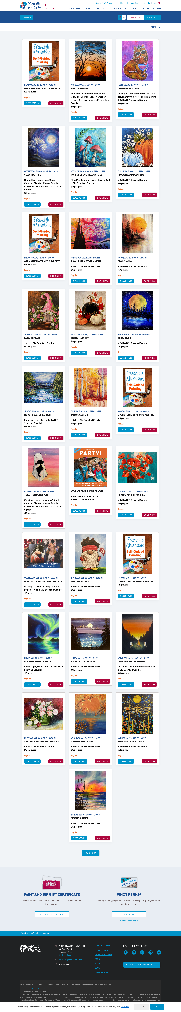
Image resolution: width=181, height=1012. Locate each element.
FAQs (126, 8)
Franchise (119, 3)
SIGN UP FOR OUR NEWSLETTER (141, 965)
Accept (157, 1007)
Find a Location (132, 3)
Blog (142, 8)
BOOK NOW (55, 103)
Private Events (92, 8)
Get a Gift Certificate (52, 914)
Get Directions (65, 955)
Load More (90, 853)
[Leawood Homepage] (30, 5)
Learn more (125, 1007)
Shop (134, 8)
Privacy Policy (37, 989)
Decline (141, 1007)
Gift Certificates (112, 8)
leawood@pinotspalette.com (70, 960)
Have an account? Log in (129, 921)
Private (152, 17)
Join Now (129, 914)
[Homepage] (37, 948)
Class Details (32, 103)
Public (135, 17)
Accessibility (48, 989)
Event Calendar (103, 946)
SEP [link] (154, 27)
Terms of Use (25, 989)
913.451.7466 (64, 964)
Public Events (75, 8)
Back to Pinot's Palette (104, 3)
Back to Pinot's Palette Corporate (36, 933)
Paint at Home (154, 8)
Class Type (26, 17)
